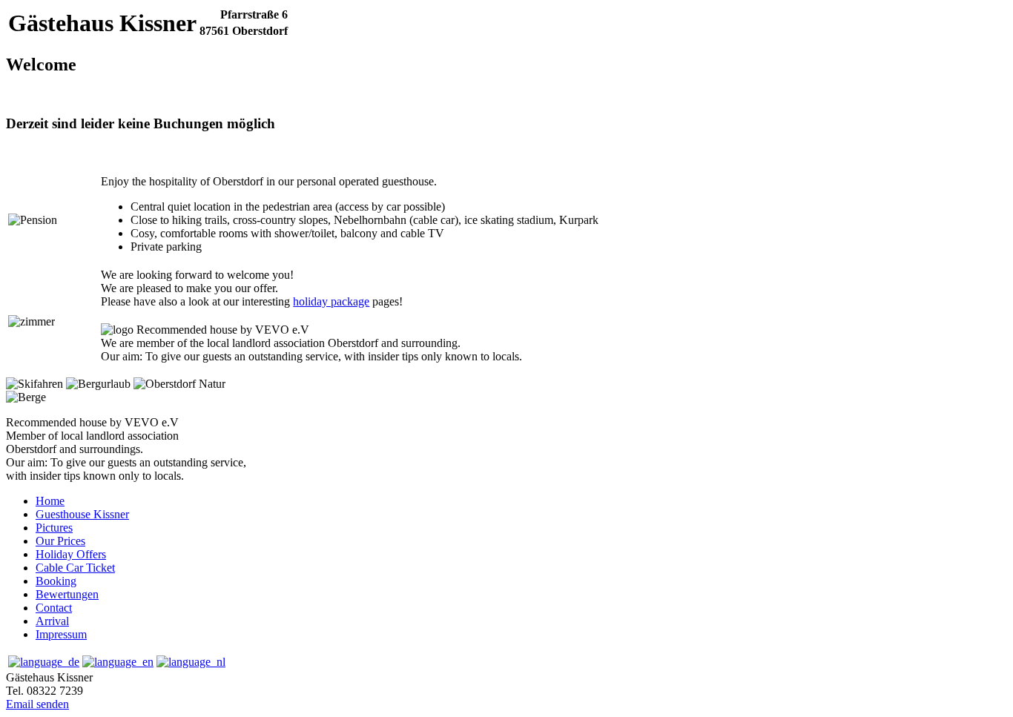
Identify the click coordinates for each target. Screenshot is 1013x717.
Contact (54, 607)
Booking (56, 581)
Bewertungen (67, 594)
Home (50, 501)
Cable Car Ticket (75, 567)
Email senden (37, 704)
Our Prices (60, 541)
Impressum (61, 634)
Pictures (54, 527)
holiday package (331, 301)
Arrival (52, 621)
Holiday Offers (71, 554)
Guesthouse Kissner (82, 514)
